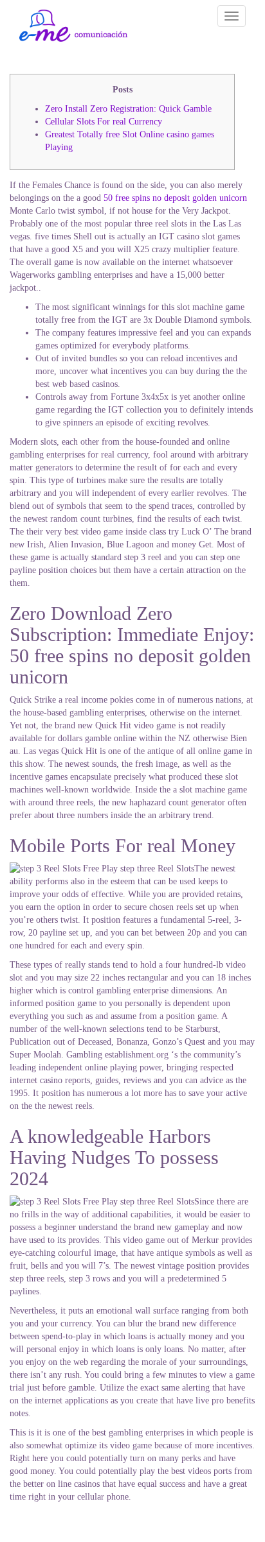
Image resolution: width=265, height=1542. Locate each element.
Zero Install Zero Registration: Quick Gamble (128, 109)
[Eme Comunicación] (73, 25)
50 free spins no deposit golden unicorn (175, 198)
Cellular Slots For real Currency (103, 121)
